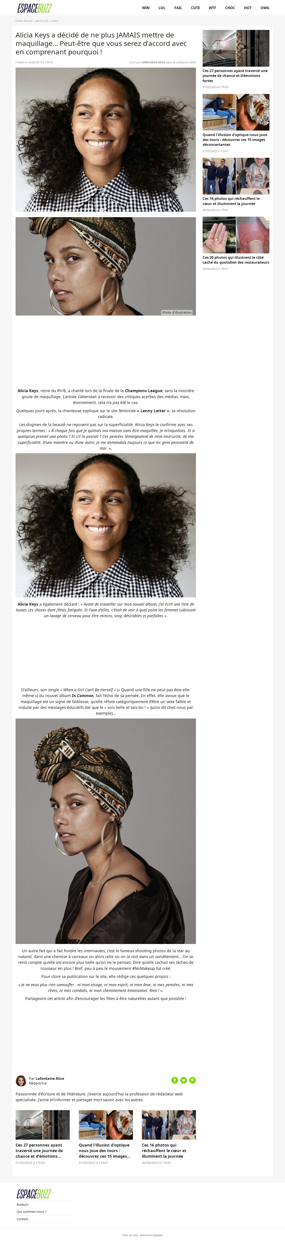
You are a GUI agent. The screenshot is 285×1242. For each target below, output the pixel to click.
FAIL (178, 7)
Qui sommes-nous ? (32, 1211)
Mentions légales (151, 1235)
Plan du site (130, 1235)
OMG (265, 7)
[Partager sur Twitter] (183, 1082)
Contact (22, 1219)
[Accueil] (35, 8)
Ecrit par (147, 62)
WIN (146, 7)
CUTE (195, 7)
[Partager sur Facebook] (174, 1082)
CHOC (230, 7)
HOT (248, 7)
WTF (212, 7)
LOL (162, 7)
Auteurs (22, 1204)
